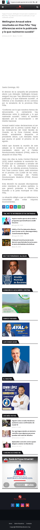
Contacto (29, 523)
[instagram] (22, 505)
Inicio (10, 523)
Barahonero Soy (25, 527)
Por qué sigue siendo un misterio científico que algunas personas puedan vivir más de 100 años (24, 433)
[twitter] (17, 505)
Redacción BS (8, 36)
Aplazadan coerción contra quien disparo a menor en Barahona (24, 443)
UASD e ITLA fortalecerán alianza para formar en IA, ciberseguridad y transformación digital (24, 231)
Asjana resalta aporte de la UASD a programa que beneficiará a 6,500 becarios (24, 221)
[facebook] (12, 505)
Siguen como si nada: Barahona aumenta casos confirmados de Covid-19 (23, 423)
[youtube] (27, 505)
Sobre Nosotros (19, 523)
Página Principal (7, 14)
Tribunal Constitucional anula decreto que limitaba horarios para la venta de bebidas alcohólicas (24, 242)
